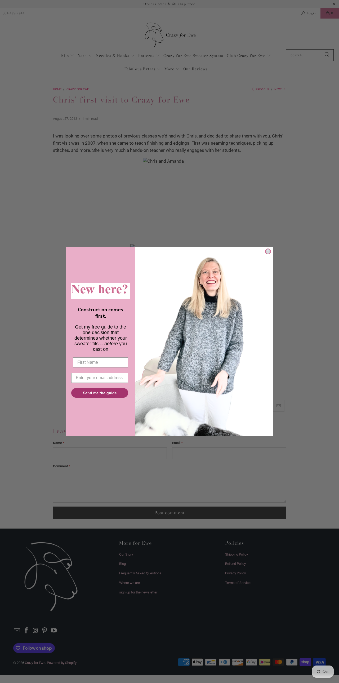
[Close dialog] (268, 251)
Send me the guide (100, 393)
